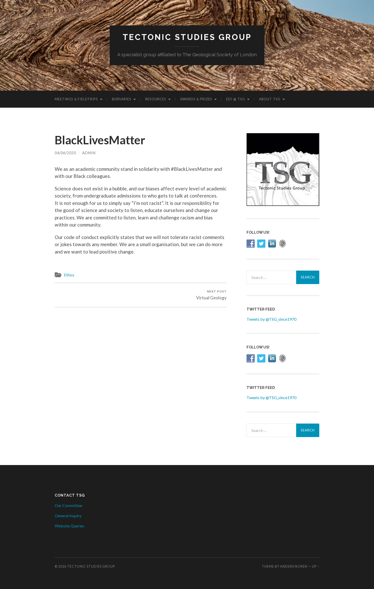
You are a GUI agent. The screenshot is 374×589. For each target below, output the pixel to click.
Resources (155, 99)
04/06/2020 (65, 153)
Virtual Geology (211, 294)
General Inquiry (68, 515)
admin (89, 153)
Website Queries (69, 525)
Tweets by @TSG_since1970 (271, 319)
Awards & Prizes (196, 99)
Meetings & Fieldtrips (76, 99)
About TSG (269, 99)
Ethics (69, 275)
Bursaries (121, 99)
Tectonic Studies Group (187, 37)
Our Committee (68, 505)
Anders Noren (293, 566)
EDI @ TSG (235, 99)
